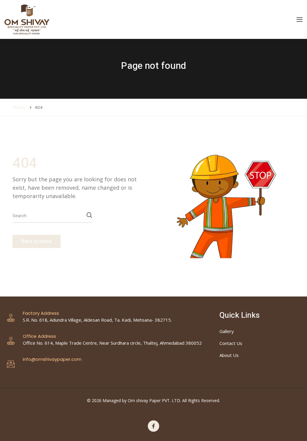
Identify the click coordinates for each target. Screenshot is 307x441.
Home (19, 107)
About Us (229, 355)
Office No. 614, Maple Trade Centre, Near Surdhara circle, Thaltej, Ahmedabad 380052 (112, 343)
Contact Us (230, 343)
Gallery (226, 331)
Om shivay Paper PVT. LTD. (154, 400)
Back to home (37, 241)
